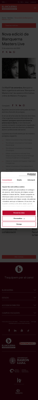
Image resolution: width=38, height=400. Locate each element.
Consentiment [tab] (7, 180)
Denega (19, 224)
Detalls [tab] (19, 180)
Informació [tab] (31, 180)
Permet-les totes (19, 213)
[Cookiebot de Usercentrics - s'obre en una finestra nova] (27, 174)
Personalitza (18, 218)
